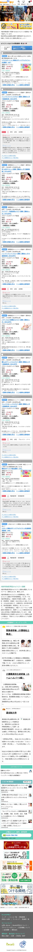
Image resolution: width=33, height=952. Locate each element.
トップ (4, 917)
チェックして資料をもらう (12, 53)
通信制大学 (11, 713)
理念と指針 (5, 936)
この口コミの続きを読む (9, 155)
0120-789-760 (11, 835)
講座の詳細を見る (9, 85)
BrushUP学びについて (20, 925)
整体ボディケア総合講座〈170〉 (12, 468)
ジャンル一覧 (12, 917)
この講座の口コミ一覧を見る (10, 157)
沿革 (12, 936)
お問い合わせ (6, 925)
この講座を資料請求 (24, 85)
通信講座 (22, 917)
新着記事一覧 (27, 781)
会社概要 (6, 930)
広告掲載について (24, 927)
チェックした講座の (20, 47)
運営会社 (14, 930)
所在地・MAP (20, 936)
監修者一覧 (25, 919)
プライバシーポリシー (9, 927)
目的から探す (6, 919)
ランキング (16, 919)
